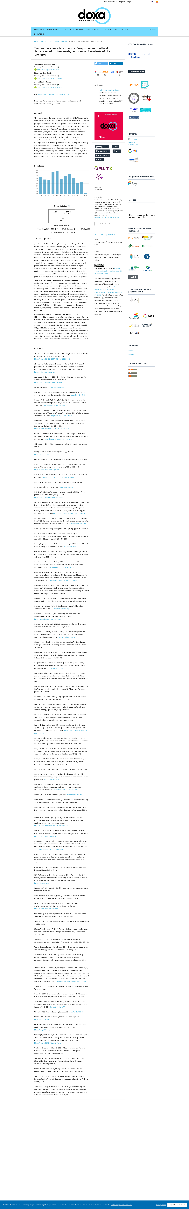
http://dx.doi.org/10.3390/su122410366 (63, 580)
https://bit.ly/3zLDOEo (67, 637)
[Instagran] (148, 1)
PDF (116, 147)
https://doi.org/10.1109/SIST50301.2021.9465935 (51, 429)
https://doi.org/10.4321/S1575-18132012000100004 (52, 359)
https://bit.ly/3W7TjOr (51, 779)
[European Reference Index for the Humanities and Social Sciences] (133, 119)
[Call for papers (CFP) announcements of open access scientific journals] (134, 334)
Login (129, 2)
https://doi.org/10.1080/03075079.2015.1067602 (51, 826)
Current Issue (38, 29)
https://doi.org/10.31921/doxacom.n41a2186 (54, 94)
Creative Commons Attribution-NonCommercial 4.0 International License (108, 271)
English (130, 351)
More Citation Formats (103, 224)
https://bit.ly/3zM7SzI (71, 547)
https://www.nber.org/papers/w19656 (47, 619)
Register (122, 2)
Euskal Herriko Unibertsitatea (109, 90)
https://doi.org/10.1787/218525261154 (48, 382)
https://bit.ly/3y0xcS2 (41, 883)
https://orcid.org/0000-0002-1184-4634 (49, 87)
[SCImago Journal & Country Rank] (137, 143)
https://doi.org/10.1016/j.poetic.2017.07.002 (49, 836)
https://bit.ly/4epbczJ (61, 609)
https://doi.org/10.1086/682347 (54, 405)
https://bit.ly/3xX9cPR (67, 487)
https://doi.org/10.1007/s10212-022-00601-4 (69, 513)
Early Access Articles (74, 29)
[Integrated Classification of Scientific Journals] (145, 111)
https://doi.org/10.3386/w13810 (62, 416)
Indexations (39, 34)
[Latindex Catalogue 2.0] (146, 99)
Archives (44, 41)
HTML (100, 159)
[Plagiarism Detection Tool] (133, 184)
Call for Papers (110, 29)
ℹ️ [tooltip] (69, 206)
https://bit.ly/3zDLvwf (74, 795)
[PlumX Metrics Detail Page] (98, 176)
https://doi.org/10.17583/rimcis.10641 (52, 849)
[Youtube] (139, 1)
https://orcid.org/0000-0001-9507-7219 (49, 69)
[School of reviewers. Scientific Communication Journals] (140, 326)
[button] (101, 63)
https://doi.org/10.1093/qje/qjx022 (46, 470)
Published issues (54, 29)
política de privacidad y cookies (121, 1205)
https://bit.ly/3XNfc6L (77, 395)
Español (131, 354)
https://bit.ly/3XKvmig (42, 1019)
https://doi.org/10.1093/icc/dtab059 (47, 909)
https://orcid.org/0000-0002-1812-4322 (49, 78)
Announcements (93, 29)
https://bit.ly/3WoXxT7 (57, 1007)
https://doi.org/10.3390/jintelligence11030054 (71, 981)
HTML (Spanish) (103, 155)
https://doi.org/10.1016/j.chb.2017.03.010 (48, 1043)
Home (36, 41)
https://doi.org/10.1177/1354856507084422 (49, 497)
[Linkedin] (143, 1)
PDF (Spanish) (103, 147)
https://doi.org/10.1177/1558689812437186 (58, 477)
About (123, 29)
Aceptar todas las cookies (177, 1205)
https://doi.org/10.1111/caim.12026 (66, 790)
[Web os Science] (133, 99)
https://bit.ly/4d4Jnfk (76, 1012)
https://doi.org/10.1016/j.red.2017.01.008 (58, 439)
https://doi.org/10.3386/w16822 (45, 372)
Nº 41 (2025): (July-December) (58, 41)
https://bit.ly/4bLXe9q (78, 524)
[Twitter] (134, 1)
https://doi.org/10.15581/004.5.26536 (61, 567)
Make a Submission (137, 72)
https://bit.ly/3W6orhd (42, 1030)
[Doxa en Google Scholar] (133, 151)
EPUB (117, 151)
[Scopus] (133, 86)
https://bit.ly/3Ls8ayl (56, 668)
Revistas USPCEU (111, 2)
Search (153, 29)
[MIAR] (133, 111)
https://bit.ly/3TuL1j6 (41, 454)
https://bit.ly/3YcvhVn (57, 387)
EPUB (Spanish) (103, 151)
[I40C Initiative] (133, 278)
